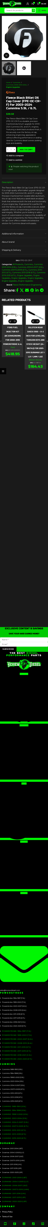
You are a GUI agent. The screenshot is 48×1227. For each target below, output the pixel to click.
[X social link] (21, 290)
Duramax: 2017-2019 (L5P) (12, 1168)
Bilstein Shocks (35, 360)
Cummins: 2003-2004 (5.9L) (16, 85)
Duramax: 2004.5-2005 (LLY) (13, 1152)
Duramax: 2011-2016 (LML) (12, 1164)
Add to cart (26, 150)
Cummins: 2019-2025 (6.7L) (12, 1101)
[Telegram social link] (41, 290)
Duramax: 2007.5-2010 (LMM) (13, 1160)
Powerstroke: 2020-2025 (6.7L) (14, 1026)
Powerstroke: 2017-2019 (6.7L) (13, 1018)
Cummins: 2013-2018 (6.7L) (23, 272)
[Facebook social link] (17, 290)
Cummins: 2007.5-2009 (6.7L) (14, 270)
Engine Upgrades (13, 87)
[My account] (27, 3)
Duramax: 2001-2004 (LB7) (12, 1148)
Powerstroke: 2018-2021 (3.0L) (13, 1022)
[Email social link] (27, 290)
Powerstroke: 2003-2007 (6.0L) (14, 1006)
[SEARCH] (33, 10)
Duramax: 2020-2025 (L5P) (12, 1172)
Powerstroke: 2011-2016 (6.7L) (13, 1014)
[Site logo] (12, 3)
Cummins (16, 82)
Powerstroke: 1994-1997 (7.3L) (13, 998)
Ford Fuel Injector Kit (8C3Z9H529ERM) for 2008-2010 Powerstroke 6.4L (12, 336)
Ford (13, 347)
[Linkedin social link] (37, 290)
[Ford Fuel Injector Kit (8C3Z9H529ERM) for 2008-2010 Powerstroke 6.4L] (12, 315)
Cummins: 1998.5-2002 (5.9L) (13, 1077)
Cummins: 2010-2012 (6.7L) (12, 1093)
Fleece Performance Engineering (27, 285)
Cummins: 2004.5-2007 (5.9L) (30, 267)
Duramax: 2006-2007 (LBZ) (12, 1156)
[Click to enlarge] (6, 55)
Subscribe (8, 649)
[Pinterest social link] (32, 290)
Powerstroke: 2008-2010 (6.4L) (14, 1010)
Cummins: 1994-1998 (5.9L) (12, 1073)
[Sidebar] (3, 371)
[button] (4, 38)
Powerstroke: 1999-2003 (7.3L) (14, 1002)
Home (8, 82)
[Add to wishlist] (15, 321)
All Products (18, 264)
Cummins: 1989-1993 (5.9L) (12, 1069)
